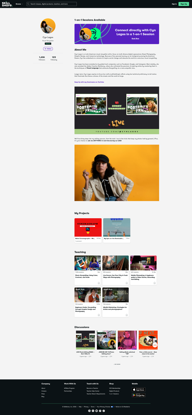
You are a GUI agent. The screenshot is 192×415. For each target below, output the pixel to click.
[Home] (7, 4)
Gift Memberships (114, 388)
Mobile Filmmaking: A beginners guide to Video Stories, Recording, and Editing (143, 277)
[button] (22, 3)
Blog (43, 396)
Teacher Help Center (93, 391)
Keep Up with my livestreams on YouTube (89, 82)
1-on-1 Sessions (114, 394)
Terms (92, 407)
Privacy (86, 407)
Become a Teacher (92, 388)
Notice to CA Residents (123, 407)
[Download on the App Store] (141, 390)
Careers (44, 391)
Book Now (135, 38)
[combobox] (52, 4)
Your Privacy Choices (103, 407)
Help (80, 407)
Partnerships (68, 391)
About (43, 388)
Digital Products (114, 391)
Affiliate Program (69, 388)
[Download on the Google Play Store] (141, 395)
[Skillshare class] (87, 263)
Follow (49, 49)
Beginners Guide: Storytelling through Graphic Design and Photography (85, 309)
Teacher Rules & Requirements (96, 394)
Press (43, 394)
